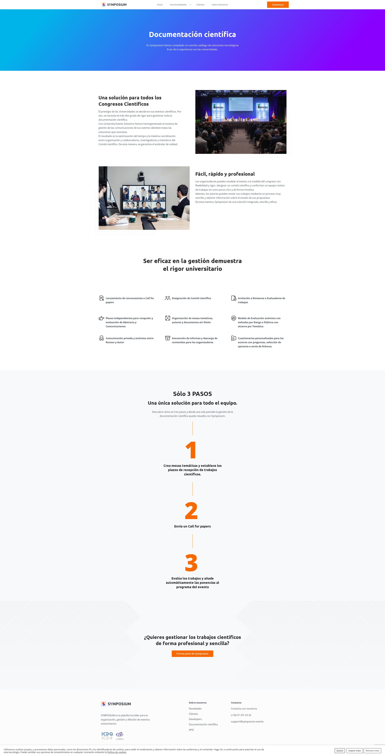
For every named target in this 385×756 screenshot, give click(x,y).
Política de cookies (116, 752)
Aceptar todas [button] (354, 750)
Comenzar (278, 4)
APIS (191, 729)
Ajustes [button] (340, 750)
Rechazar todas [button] (372, 750)
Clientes (200, 4)
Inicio (160, 4)
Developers (195, 719)
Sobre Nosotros (220, 4)
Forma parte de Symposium (192, 653)
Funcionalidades (178, 4)
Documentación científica (203, 724)
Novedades (195, 708)
